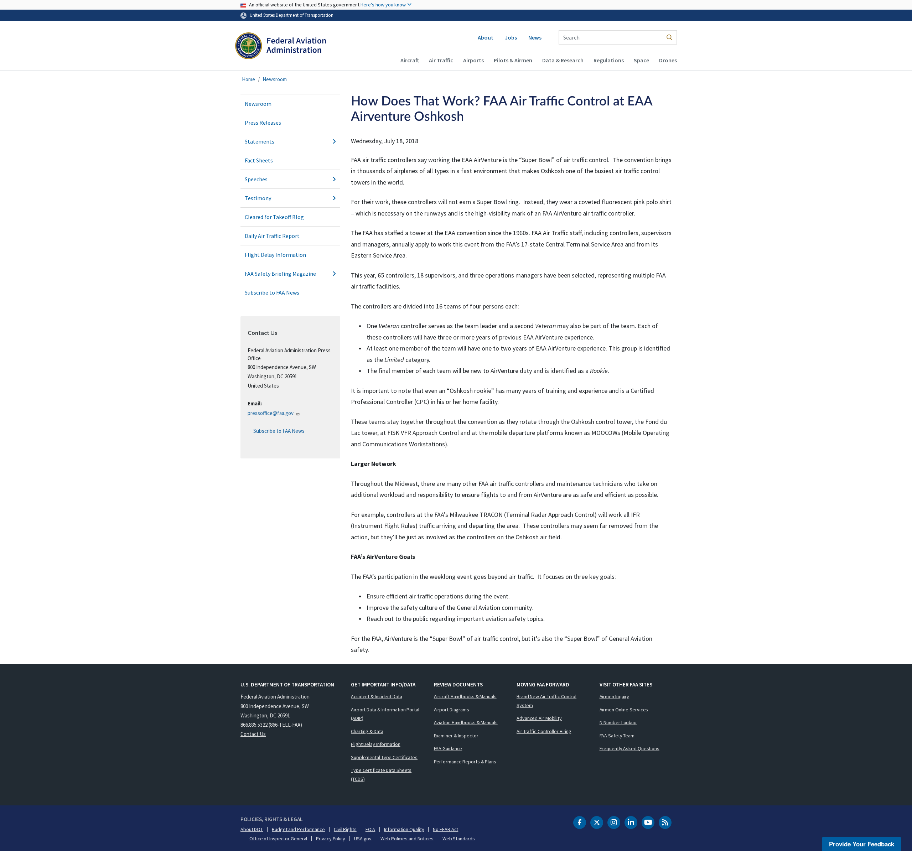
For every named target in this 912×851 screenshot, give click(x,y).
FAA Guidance (448, 748)
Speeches (256, 179)
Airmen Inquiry (614, 696)
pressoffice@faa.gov (271, 413)
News (535, 37)
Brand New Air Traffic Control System (546, 701)
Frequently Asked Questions (629, 748)
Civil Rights (345, 829)
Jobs (511, 37)
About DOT (251, 829)
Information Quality (404, 829)
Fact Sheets (259, 160)
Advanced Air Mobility (539, 718)
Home (248, 79)
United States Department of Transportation (291, 15)
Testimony (258, 198)
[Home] (280, 48)
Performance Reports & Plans (465, 761)
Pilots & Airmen (513, 60)
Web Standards (458, 838)
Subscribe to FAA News (272, 292)
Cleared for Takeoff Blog (274, 216)
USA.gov (363, 838)
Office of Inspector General (278, 838)
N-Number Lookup (618, 722)
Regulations (609, 60)
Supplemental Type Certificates (384, 757)
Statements (259, 141)
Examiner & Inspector (456, 735)
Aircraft (409, 60)
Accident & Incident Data (376, 696)
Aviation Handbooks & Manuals (466, 722)
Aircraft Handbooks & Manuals (465, 696)
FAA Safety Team (617, 735)
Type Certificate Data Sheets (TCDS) (381, 774)
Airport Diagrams (451, 709)
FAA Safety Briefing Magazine (280, 273)
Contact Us (253, 734)
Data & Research (563, 60)
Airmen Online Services (624, 709)
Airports (473, 60)
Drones (668, 60)
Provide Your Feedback (861, 844)
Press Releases (263, 122)
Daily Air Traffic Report (272, 235)
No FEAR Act (445, 829)
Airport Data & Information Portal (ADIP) (385, 714)
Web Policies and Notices (407, 838)
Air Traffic (441, 60)
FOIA (370, 829)
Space (641, 60)
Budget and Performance (298, 829)
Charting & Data (367, 731)
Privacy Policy (330, 838)
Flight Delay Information (275, 254)
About (485, 37)
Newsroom (275, 79)
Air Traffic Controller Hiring (544, 731)
